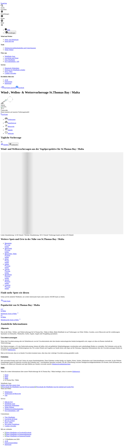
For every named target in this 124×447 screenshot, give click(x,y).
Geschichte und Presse (11, 58)
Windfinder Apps (10, 56)
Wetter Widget (9, 50)
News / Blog (8, 71)
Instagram (28, 434)
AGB (6, 80)
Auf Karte (5, 114)
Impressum (8, 83)
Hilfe (8, 30)
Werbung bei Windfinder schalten (15, 70)
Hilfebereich (11, 350)
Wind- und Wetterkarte (12, 39)
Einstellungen (11, 33)
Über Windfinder (10, 60)
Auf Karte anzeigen (10, 87)
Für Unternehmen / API (12, 61)
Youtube (27, 436)
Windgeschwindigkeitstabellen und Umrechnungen (20, 48)
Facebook (21, 87)
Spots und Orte (9, 41)
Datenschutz (8, 81)
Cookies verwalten (10, 73)
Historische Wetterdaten (12, 68)
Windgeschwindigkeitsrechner (61, 364)
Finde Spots (6, 301)
